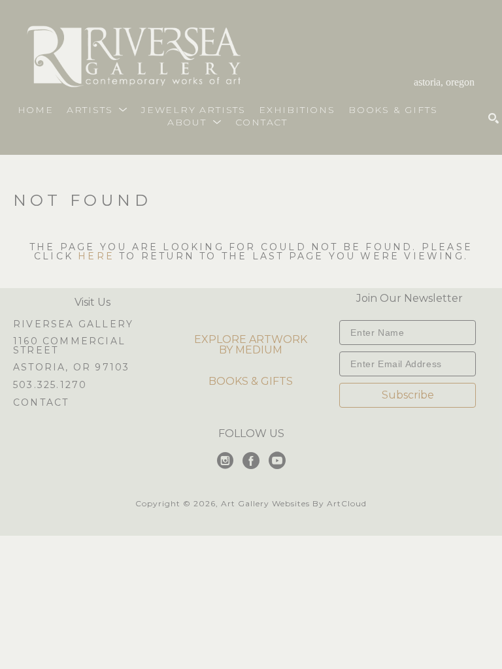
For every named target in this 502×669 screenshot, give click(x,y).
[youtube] (277, 460)
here (96, 256)
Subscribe (408, 395)
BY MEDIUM (250, 350)
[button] (97, 110)
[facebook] (251, 460)
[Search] (493, 118)
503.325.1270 (50, 385)
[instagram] (224, 460)
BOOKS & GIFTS (251, 381)
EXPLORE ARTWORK (250, 339)
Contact (41, 402)
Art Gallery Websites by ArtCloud (294, 503)
